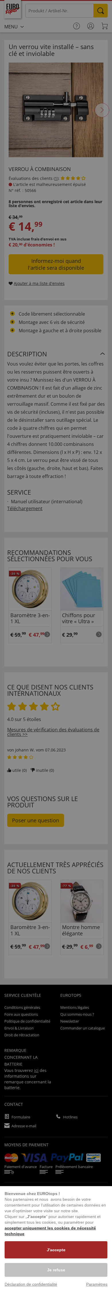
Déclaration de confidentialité (31, 1284)
